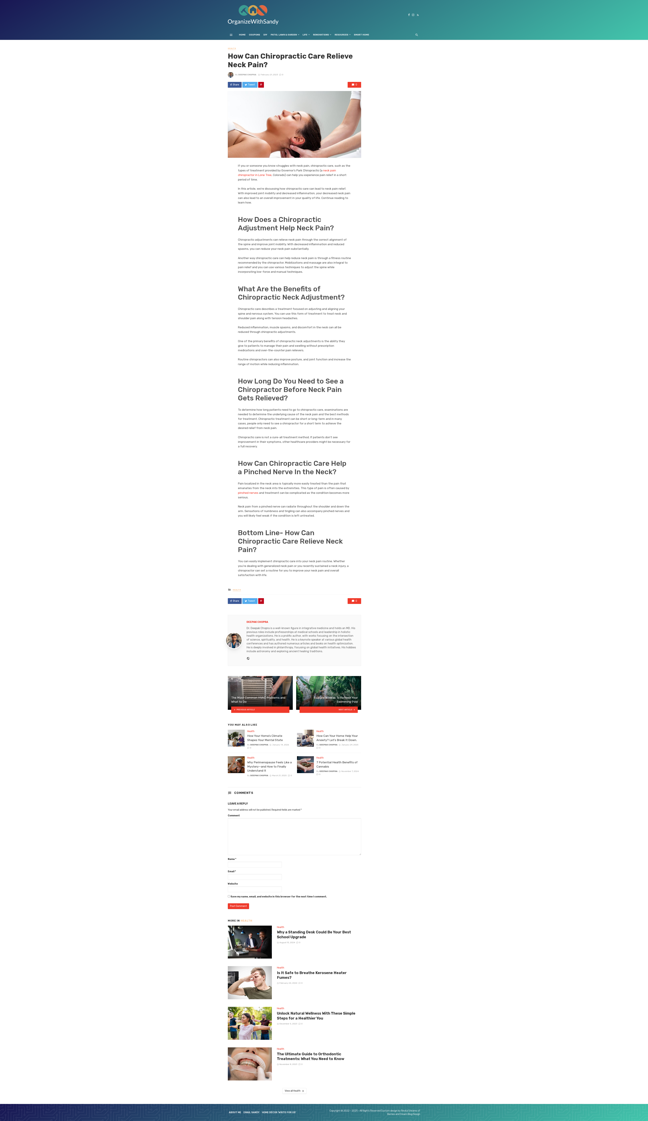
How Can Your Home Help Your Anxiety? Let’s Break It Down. (337, 738)
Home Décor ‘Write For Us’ (279, 1112)
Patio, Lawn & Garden (284, 34)
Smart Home (361, 34)
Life (305, 34)
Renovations (321, 34)
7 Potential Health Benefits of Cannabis (337, 764)
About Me (235, 1112)
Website (233, 883)
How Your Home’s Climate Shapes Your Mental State (265, 738)
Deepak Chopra (247, 74)
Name (232, 859)
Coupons (254, 34)
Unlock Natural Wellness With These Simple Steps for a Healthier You (316, 1015)
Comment (234, 815)
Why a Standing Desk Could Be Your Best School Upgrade (314, 934)
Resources (341, 34)
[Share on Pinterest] (261, 85)
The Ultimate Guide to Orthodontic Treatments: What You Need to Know (310, 1056)
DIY (265, 34)
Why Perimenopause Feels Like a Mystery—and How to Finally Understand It (269, 766)
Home (242, 34)
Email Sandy (252, 1112)
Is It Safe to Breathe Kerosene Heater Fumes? (312, 975)
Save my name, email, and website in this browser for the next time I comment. (279, 896)
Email (232, 871)
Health (232, 48)
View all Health (293, 1090)
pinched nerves (248, 492)
